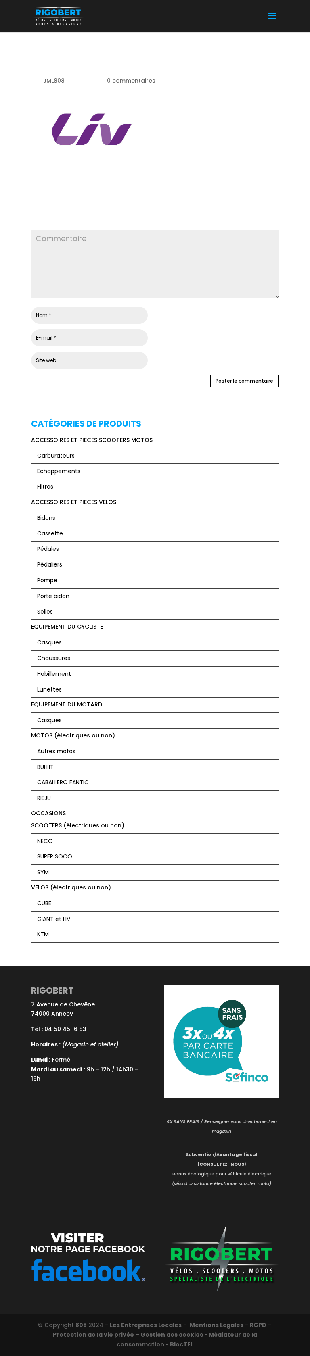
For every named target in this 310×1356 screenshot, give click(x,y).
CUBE (44, 903)
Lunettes (49, 689)
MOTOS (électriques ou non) (73, 735)
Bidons (46, 518)
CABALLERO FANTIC (63, 782)
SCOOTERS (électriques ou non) (77, 825)
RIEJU (44, 798)
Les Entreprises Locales (146, 1325)
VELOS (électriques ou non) (71, 887)
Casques (49, 642)
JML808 (54, 81)
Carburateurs (56, 456)
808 (81, 1325)
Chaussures (53, 658)
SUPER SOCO (54, 856)
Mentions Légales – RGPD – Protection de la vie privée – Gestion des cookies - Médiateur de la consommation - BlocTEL (162, 1334)
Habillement (54, 674)
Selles (45, 612)
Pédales (48, 549)
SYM (43, 872)
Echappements (58, 471)
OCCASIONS (48, 813)
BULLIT (45, 767)
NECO (45, 841)
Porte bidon (53, 596)
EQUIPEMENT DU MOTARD (66, 704)
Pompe (47, 580)
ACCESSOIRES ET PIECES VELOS (73, 502)
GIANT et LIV (53, 919)
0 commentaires (131, 81)
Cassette (50, 533)
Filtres (45, 487)
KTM (43, 934)
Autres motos (56, 751)
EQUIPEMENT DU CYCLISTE (67, 627)
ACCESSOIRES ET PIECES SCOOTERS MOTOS (92, 440)
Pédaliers (49, 564)
